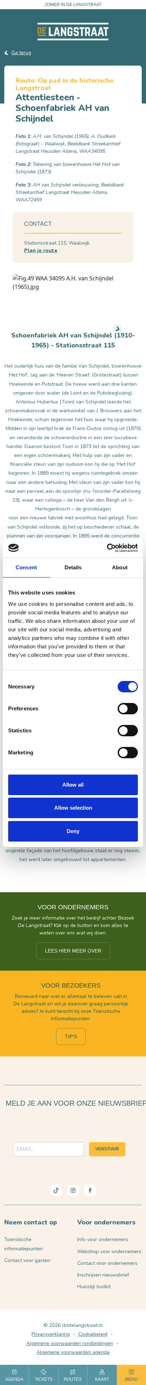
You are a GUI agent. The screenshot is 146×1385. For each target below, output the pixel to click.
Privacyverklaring (51, 1334)
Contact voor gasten (27, 1260)
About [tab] (120, 567)
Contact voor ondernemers (107, 1263)
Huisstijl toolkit (94, 1286)
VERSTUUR (107, 1148)
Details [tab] (73, 567)
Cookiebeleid (92, 1334)
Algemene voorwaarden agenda (73, 1352)
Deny (73, 831)
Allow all (73, 785)
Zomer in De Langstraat (73, 4)
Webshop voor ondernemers (109, 1251)
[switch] (128, 708)
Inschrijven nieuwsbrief (103, 1275)
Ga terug (21, 52)
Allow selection (73, 808)
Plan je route (40, 250)
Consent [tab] (26, 567)
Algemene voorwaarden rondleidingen (69, 1343)
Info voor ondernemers (102, 1239)
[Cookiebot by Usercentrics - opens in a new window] (107, 548)
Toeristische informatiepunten (23, 1244)
